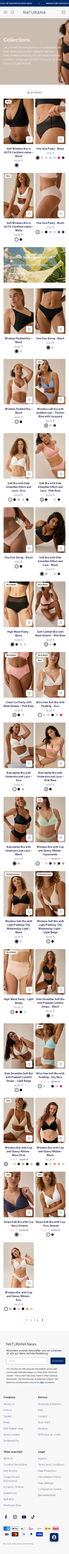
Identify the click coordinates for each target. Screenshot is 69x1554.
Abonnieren (50, 782)
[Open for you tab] (54, 1537)
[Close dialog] (65, 759)
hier (54, 793)
